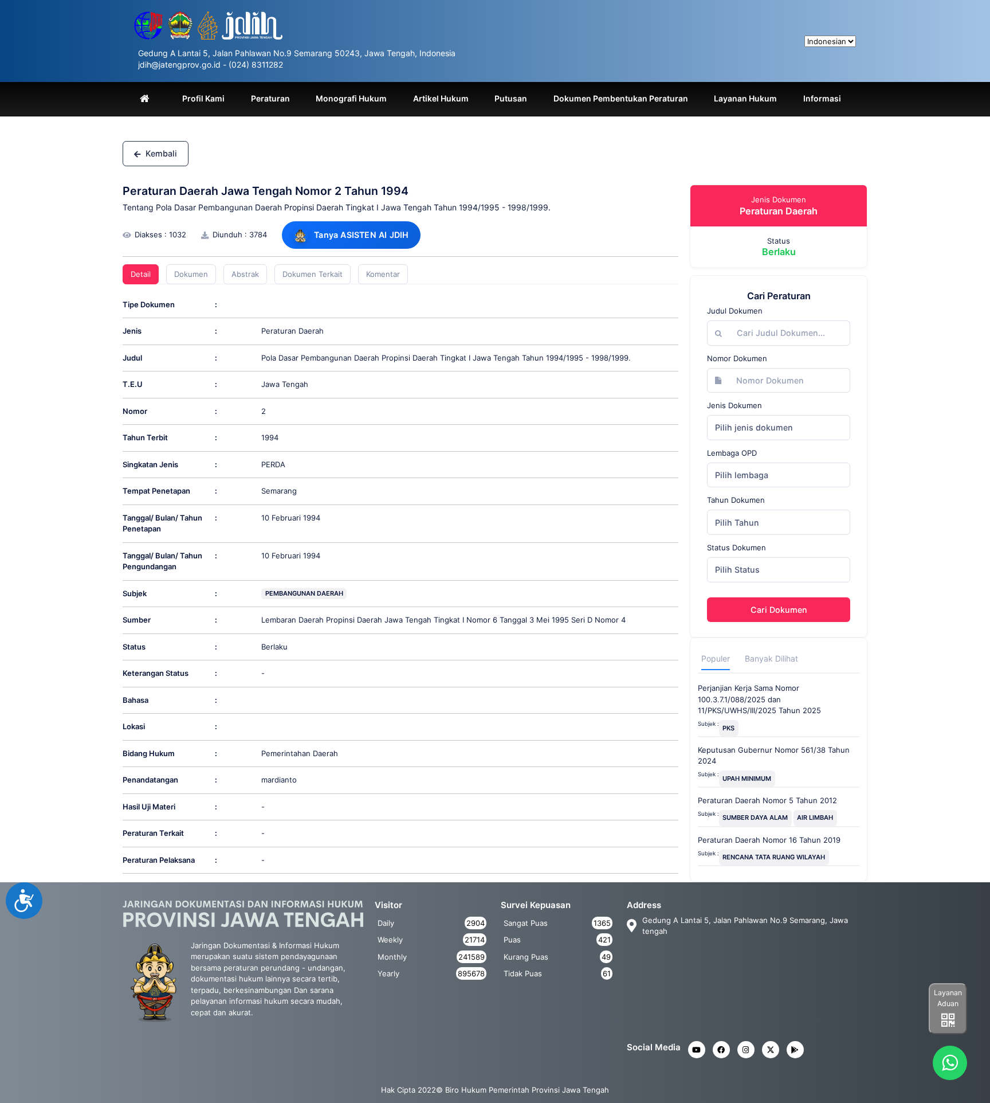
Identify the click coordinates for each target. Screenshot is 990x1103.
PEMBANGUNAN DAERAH (304, 593)
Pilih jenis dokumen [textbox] (754, 427)
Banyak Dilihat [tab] (771, 658)
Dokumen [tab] (191, 274)
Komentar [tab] (383, 274)
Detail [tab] (141, 274)
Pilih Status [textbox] (737, 569)
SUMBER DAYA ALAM (755, 817)
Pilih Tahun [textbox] (737, 522)
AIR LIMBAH (815, 817)
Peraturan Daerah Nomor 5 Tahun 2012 (767, 800)
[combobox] (778, 427)
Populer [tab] (715, 658)
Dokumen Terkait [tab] (312, 274)
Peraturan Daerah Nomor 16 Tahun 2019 (769, 839)
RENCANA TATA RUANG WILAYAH (773, 857)
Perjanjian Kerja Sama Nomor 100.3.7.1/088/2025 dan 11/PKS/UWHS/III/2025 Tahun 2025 (759, 699)
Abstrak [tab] (245, 274)
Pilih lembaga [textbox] (741, 475)
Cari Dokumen (779, 610)
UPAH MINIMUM (746, 779)
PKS (728, 728)
